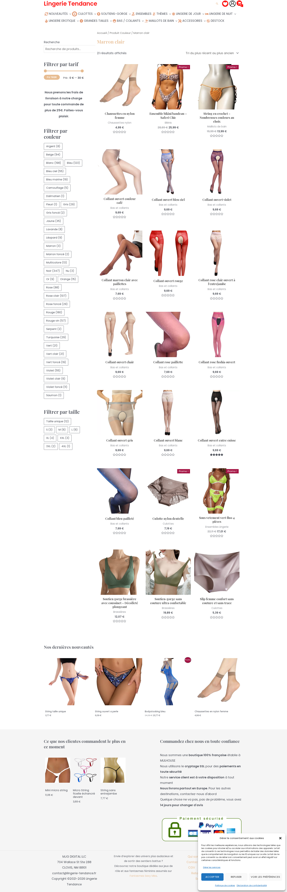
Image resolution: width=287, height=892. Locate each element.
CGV (191, 867)
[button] (280, 838)
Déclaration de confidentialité (252, 885)
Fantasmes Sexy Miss (143, 876)
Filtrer (52, 77)
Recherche (52, 42)
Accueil (102, 33)
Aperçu (119, 106)
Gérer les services (211, 867)
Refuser (236, 877)
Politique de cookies (225, 885)
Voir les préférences (265, 877)
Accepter (212, 877)
